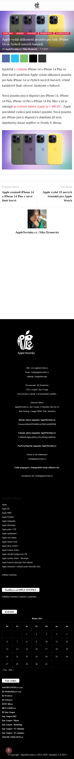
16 (36, 649)
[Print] (42, 58)
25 (57, 656)
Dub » (11, 670)
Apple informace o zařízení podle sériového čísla (21, 566)
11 (57, 641)
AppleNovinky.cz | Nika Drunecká (21, 49)
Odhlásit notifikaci (9, 575)
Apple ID (5, 509)
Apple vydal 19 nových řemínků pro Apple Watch (57, 196)
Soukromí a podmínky (28, 597)
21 (17, 656)
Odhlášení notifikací (10, 597)
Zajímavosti (62, 33)
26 (67, 656)
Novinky (32, 33)
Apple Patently (8, 517)
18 (57, 649)
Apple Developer (8, 525)
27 (7, 664)
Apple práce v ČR (9, 529)
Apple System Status (10, 550)
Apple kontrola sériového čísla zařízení (17, 562)
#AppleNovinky (41, 376)
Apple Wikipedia (8, 521)
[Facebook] (6, 58)
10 (46, 641)
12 (67, 641)
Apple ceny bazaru (9, 538)
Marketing (46, 33)
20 (7, 656)
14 (17, 649)
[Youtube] (60, 484)
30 (36, 664)
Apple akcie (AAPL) (10, 546)
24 (46, 656)
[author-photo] (37, 218)
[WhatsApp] (24, 58)
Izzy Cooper (43, 389)
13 (7, 649)
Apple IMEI (6, 513)
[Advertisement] (37, 279)
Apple (4, 504)
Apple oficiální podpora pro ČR (14, 554)
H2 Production (43, 385)
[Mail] (37, 484)
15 (27, 649)
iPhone (20, 33)
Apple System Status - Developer (15, 558)
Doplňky (8, 33)
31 (46, 664)
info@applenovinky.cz (40, 372)
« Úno (4, 670)
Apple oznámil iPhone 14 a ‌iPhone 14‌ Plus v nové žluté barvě (18, 196)
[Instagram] (37, 237)
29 (27, 664)
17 (46, 649)
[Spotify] (45, 484)
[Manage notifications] (9, 750)
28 (17, 664)
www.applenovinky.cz (39, 368)
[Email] (33, 58)
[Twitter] (15, 58)
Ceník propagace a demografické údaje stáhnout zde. (37, 467)
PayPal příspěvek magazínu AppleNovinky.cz (37, 446)
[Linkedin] (29, 484)
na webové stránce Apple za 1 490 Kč (37, 106)
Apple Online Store (9, 542)
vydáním (21, 69)
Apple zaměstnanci (9, 533)
